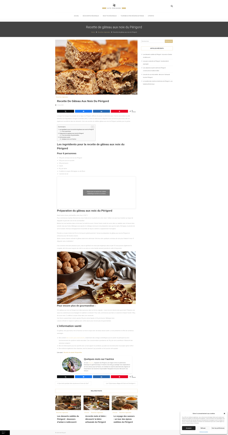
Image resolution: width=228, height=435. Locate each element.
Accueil (76, 16)
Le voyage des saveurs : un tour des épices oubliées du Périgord (124, 419)
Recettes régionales (110, 16)
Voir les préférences (218, 428)
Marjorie (91, 363)
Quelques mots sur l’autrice (69, 139)
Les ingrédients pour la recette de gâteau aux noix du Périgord (76, 129)
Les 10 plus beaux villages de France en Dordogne (120, 383)
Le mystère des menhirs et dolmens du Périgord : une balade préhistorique (157, 82)
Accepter (189, 428)
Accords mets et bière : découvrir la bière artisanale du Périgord (96, 419)
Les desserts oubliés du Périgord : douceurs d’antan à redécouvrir (68, 419)
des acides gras (75, 338)
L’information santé (64, 137)
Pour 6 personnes (66, 131)
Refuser (203, 428)
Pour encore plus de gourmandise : (70, 135)
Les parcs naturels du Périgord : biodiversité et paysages (156, 62)
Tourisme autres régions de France (132, 16)
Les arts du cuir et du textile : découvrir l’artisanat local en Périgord (156, 76)
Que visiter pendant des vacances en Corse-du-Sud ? (74, 383)
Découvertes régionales (91, 16)
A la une (86, 412)
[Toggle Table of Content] (92, 126)
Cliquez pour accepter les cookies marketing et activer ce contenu (96, 192)
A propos (151, 16)
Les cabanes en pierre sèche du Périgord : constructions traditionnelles (154, 69)
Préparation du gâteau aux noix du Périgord (71, 133)
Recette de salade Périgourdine (73, 352)
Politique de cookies (204, 431)
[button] (224, 413)
